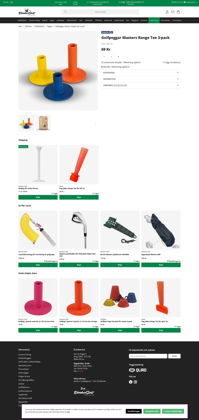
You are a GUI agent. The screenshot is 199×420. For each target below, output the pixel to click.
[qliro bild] (137, 371)
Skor (81, 20)
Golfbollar (60, 20)
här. (68, 412)
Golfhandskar (72, 20)
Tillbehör (98, 20)
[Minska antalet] (104, 56)
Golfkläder (89, 20)
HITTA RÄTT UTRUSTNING (29, 362)
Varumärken (165, 20)
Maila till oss (79, 359)
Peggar (50, 26)
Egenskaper (109, 72)
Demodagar (23, 373)
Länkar (21, 383)
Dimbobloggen (24, 358)
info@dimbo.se (190, 2)
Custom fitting (34, 20)
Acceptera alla (151, 411)
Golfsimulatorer (25, 391)
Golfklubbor (22, 20)
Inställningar (134, 411)
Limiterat (143, 20)
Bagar (52, 20)
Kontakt (6, 2)
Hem (20, 26)
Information (109, 79)
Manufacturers (24, 365)
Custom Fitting (24, 354)
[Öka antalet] (118, 56)
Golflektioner (24, 387)
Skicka (174, 356)
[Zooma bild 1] (58, 70)
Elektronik (108, 20)
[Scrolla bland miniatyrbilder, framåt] (95, 123)
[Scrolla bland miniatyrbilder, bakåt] (20, 123)
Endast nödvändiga (173, 411)
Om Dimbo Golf (25, 398)
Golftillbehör (39, 26)
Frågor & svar (24, 376)
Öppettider (23, 402)
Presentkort (177, 20)
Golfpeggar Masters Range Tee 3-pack (70, 26)
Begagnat (135, 20)
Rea (127, 20)
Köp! (79, 265)
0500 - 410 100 (84, 356)
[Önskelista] (172, 11)
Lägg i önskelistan (173, 62)
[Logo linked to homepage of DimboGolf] (27, 12)
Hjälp (11, 2)
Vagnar (45, 20)
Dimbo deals (154, 20)
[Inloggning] (167, 11)
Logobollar (23, 394)
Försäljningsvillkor (26, 380)
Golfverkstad (119, 20)
